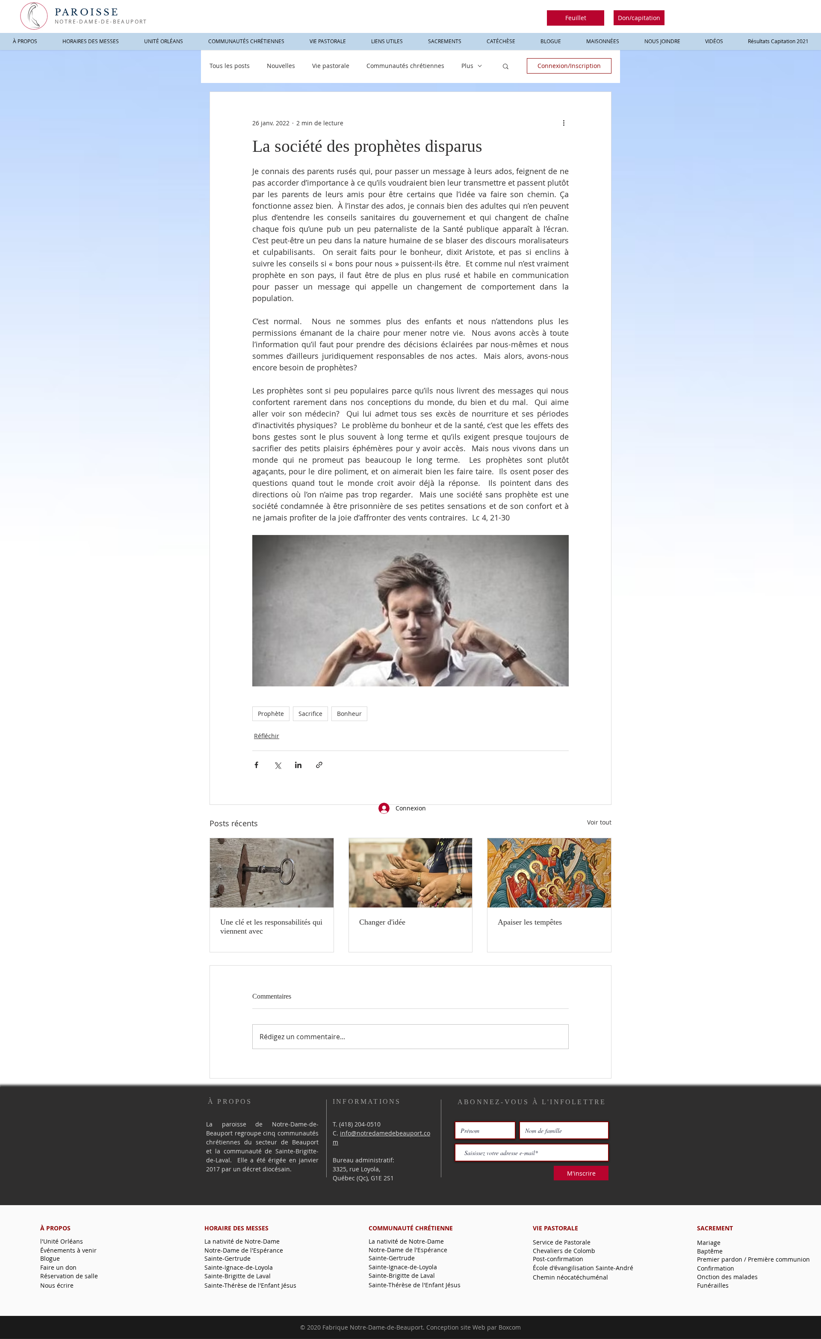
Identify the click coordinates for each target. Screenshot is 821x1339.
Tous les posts (230, 66)
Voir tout (599, 822)
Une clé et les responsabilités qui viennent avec (271, 926)
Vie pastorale (330, 66)
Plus (467, 66)
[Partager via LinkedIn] (298, 765)
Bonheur (349, 713)
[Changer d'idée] (411, 872)
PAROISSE (87, 12)
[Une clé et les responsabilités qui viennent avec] (272, 872)
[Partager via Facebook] (256, 765)
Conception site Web (455, 1327)
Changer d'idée (382, 922)
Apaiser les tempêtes (530, 922)
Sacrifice (310, 713)
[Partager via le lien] (319, 765)
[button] (575, 18)
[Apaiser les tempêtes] (549, 872)
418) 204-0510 (361, 1124)
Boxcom (510, 1327)
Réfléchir (266, 736)
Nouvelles (281, 66)
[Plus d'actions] (563, 123)
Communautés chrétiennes (405, 66)
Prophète (271, 713)
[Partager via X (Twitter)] (277, 765)
